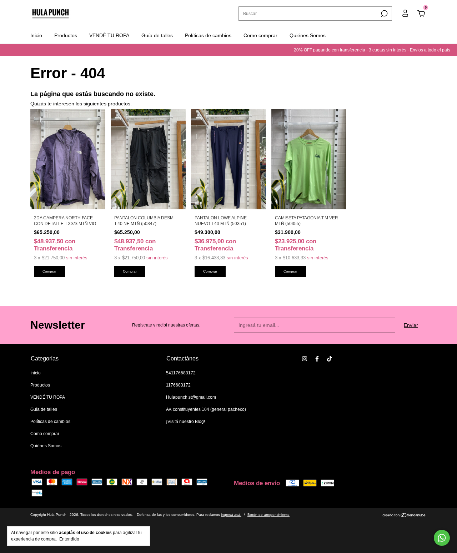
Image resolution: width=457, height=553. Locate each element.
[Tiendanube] (404, 516)
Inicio (36, 35)
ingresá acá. (231, 515)
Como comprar (260, 35)
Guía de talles (157, 35)
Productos (65, 35)
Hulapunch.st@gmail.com (191, 397)
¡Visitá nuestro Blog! (185, 421)
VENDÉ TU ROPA (109, 35)
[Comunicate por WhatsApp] (442, 538)
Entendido (69, 539)
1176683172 (178, 385)
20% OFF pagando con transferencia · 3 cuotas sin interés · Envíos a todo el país (363, 50)
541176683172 (181, 372)
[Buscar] (383, 13)
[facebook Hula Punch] (317, 359)
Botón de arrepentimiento (268, 515)
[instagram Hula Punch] (304, 359)
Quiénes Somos (308, 35)
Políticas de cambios (208, 35)
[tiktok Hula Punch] (329, 359)
